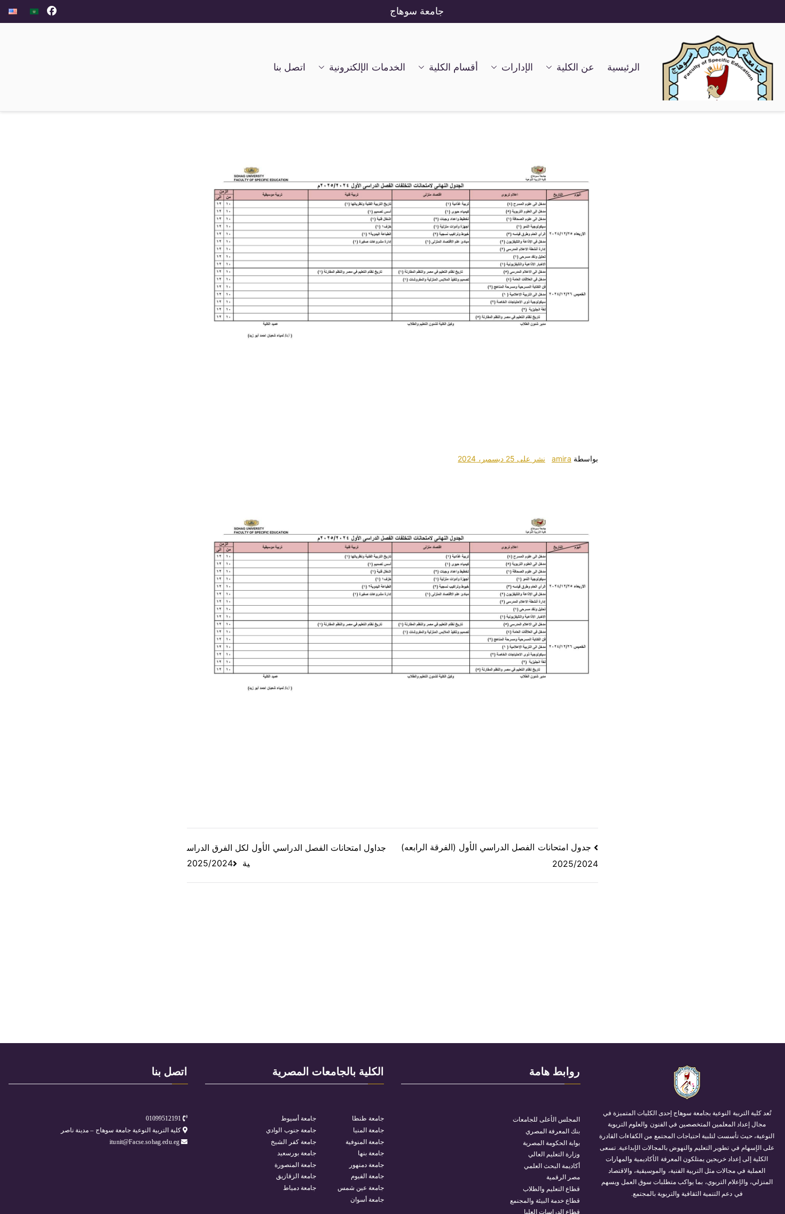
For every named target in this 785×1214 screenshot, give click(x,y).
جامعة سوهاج (417, 11)
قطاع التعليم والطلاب (551, 1189)
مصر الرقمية (563, 1177)
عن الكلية (575, 67)
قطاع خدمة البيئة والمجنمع (545, 1200)
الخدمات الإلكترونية (367, 67)
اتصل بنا (289, 67)
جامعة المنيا (368, 1130)
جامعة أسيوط (298, 1118)
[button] (551, 67)
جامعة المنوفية (365, 1142)
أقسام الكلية (453, 67)
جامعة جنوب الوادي (291, 1130)
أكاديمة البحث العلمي (552, 1166)
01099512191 (163, 1118)
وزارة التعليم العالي (554, 1154)
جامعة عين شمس (360, 1188)
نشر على (501, 458)
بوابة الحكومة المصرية (551, 1143)
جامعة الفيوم (367, 1176)
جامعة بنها (371, 1153)
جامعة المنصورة (295, 1165)
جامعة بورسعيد (296, 1153)
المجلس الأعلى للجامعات (546, 1119)
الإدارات (517, 67)
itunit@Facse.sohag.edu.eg (145, 1142)
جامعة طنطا (368, 1118)
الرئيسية (623, 67)
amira (561, 458)
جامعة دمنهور (366, 1165)
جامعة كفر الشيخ (293, 1142)
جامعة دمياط (299, 1188)
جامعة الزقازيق (296, 1176)
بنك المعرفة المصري (552, 1131)
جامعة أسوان (367, 1199)
